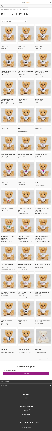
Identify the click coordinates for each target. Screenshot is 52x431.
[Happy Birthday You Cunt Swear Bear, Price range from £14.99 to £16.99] (26, 60)
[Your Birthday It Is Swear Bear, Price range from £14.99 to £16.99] (43, 253)
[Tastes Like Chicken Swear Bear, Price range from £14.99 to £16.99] (8, 115)
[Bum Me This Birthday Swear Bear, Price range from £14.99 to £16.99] (43, 169)
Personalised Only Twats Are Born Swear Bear (42, 72)
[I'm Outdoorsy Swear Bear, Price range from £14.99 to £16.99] (43, 143)
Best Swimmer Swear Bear (7, 45)
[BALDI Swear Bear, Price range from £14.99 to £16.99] (43, 88)
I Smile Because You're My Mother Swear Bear (41, 237)
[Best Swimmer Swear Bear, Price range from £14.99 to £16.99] (8, 34)
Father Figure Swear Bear (41, 45)
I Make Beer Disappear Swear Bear (25, 209)
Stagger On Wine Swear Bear (25, 154)
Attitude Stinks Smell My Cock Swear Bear (8, 348)
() (50, 2)
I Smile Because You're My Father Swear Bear (7, 265)
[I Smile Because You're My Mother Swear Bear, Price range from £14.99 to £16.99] (43, 225)
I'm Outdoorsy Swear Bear (41, 154)
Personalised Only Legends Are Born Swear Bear (8, 72)
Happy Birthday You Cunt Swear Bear (25, 72)
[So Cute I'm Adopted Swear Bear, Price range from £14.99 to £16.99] (43, 309)
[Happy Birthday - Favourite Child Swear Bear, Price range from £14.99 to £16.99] (26, 225)
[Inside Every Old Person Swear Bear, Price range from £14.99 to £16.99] (26, 115)
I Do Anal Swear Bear (23, 99)
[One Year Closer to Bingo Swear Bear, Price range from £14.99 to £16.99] (43, 336)
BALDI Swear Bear (39, 99)
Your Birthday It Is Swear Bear (42, 264)
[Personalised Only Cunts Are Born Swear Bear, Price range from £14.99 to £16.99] (8, 88)
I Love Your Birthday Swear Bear (7, 321)
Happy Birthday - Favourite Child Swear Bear (24, 237)
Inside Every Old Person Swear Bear (25, 127)
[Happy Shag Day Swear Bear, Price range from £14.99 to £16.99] (26, 169)
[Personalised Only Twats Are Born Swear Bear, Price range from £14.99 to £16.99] (43, 60)
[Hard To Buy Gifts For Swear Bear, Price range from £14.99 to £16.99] (26, 253)
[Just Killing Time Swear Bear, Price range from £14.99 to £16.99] (8, 281)
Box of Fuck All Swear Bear (8, 209)
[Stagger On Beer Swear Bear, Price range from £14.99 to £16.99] (8, 143)
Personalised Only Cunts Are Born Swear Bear (8, 100)
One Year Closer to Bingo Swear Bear (41, 348)
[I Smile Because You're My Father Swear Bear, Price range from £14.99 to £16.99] (8, 253)
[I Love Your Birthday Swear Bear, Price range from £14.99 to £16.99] (8, 309)
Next (48, 21)
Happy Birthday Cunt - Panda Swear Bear (42, 209)
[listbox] (16, 21)
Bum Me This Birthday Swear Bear (42, 181)
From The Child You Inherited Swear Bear (42, 293)
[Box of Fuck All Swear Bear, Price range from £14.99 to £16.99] (8, 197)
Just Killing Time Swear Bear (8, 292)
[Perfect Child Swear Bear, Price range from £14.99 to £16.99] (8, 169)
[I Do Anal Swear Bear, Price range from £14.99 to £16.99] (26, 88)
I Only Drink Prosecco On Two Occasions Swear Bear (25, 348)
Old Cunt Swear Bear (23, 320)
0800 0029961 (27, 414)
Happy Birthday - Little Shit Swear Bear (7, 237)
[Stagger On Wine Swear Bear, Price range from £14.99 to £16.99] (26, 143)
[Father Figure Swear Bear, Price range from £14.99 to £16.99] (43, 34)
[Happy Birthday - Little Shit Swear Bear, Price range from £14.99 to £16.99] (8, 225)
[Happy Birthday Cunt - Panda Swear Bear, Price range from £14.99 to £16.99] (43, 197)
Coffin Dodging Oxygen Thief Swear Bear (25, 293)
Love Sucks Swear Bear (24, 45)
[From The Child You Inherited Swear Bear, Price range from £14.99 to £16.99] (43, 281)
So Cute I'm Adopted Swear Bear (43, 320)
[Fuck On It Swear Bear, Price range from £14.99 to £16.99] (43, 115)
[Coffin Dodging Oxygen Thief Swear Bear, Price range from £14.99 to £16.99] (26, 281)
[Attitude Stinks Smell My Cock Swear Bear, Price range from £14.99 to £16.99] (8, 336)
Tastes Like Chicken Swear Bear (8, 127)
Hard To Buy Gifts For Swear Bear (25, 265)
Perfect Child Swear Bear (7, 181)
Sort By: (3, 21)
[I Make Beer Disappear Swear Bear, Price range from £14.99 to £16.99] (26, 197)
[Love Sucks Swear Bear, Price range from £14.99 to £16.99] (26, 34)
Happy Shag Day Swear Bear (24, 181)
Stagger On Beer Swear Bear (8, 154)
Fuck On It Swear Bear (40, 127)
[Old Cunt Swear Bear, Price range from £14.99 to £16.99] (26, 309)
